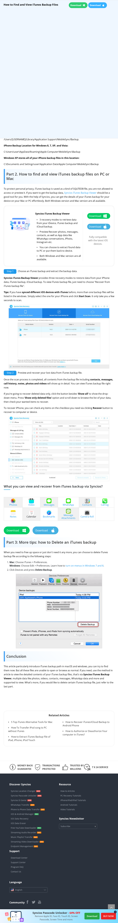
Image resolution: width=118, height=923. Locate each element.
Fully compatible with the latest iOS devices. (98, 240)
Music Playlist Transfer (22, 837)
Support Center (18, 862)
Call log (105, 504)
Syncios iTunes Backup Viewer (80, 192)
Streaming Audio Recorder (23, 832)
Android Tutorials (68, 804)
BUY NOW (108, 916)
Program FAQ (17, 867)
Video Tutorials (67, 809)
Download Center (19, 857)
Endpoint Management (22, 846)
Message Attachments (68, 517)
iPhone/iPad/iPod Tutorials (73, 800)
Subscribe (65, 826)
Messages (49, 504)
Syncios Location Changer (23, 791)
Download (92, 916)
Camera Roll (87, 516)
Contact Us (16, 871)
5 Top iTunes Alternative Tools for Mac (32, 722)
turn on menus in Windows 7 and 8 (84, 565)
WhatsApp (68, 504)
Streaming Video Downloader (25, 841)
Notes (13, 516)
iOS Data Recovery (19, 818)
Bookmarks (49, 516)
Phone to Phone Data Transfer (25, 809)
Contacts (87, 504)
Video (31, 504)
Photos (13, 504)
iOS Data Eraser (18, 823)
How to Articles (67, 791)
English (18, 889)
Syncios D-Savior (19, 800)
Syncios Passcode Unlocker (24, 795)
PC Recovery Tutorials (70, 795)
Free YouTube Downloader (23, 827)
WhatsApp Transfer (20, 804)
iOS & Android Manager (22, 814)
